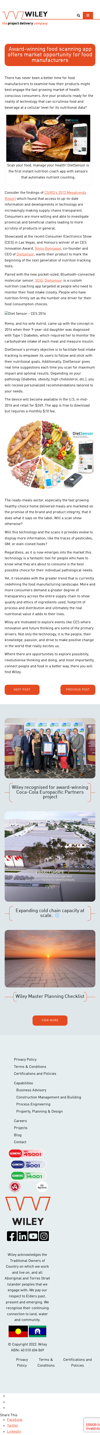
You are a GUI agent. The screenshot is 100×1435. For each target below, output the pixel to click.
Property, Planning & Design (39, 1112)
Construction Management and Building (48, 1097)
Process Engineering (33, 1104)
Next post (22, 689)
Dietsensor (25, 254)
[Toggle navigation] (88, 15)
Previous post (78, 689)
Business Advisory (31, 1090)
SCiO (39, 281)
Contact (20, 1142)
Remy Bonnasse (48, 249)
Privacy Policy (25, 1060)
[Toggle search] (78, 15)
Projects (20, 1128)
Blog (18, 1135)
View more (50, 1020)
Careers (20, 1121)
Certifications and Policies (35, 1074)
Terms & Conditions (30, 1067)
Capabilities (23, 1083)
